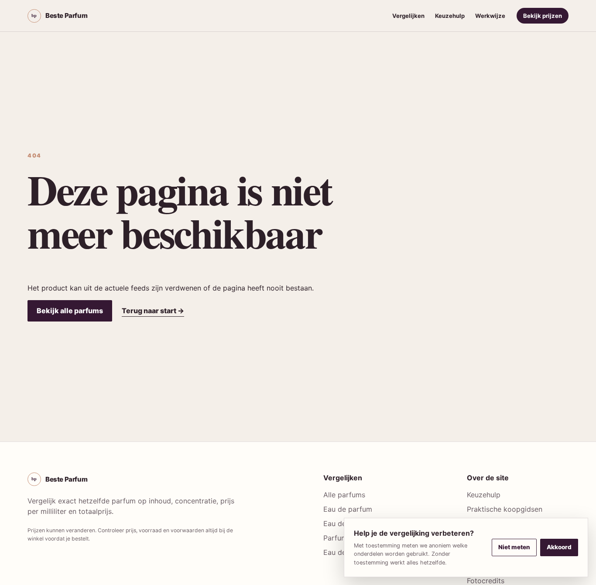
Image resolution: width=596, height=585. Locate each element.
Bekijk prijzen (542, 15)
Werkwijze (490, 15)
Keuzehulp (450, 15)
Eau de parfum (347, 509)
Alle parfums (344, 494)
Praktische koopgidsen (504, 509)
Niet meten (514, 547)
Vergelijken (408, 15)
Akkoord (559, 547)
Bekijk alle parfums (70, 310)
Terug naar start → (153, 310)
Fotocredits (485, 580)
